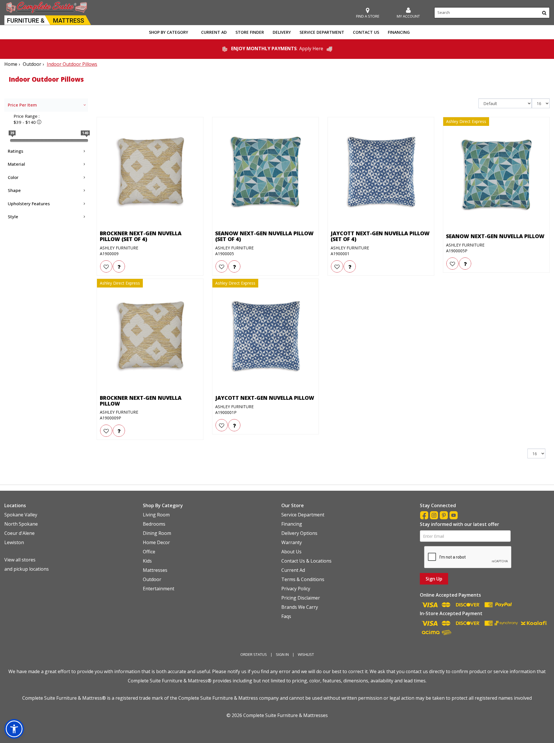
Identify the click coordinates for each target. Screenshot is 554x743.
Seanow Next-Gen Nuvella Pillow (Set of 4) (264, 236)
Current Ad (214, 32)
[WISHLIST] (106, 266)
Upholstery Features (29, 203)
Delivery (282, 32)
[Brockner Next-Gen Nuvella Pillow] (150, 336)
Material (16, 164)
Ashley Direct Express (466, 121)
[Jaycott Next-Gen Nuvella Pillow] (265, 336)
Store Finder (249, 32)
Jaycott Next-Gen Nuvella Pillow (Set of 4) (380, 236)
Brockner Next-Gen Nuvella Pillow (140, 401)
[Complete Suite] (47, 12)
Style (13, 216)
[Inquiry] (119, 266)
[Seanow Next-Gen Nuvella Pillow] (496, 175)
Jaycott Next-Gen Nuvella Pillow (264, 398)
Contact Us (366, 32)
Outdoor (32, 64)
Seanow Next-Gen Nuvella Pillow (495, 236)
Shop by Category (168, 32)
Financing (399, 32)
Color (13, 177)
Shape (14, 190)
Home (10, 64)
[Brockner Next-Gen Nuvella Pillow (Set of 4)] (150, 172)
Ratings (15, 151)
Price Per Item (22, 105)
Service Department (322, 32)
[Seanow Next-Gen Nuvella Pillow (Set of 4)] (265, 172)
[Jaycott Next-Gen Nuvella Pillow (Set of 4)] (381, 172)
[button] (408, 13)
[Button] (544, 13)
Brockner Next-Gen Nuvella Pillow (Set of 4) (140, 236)
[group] (119, 266)
